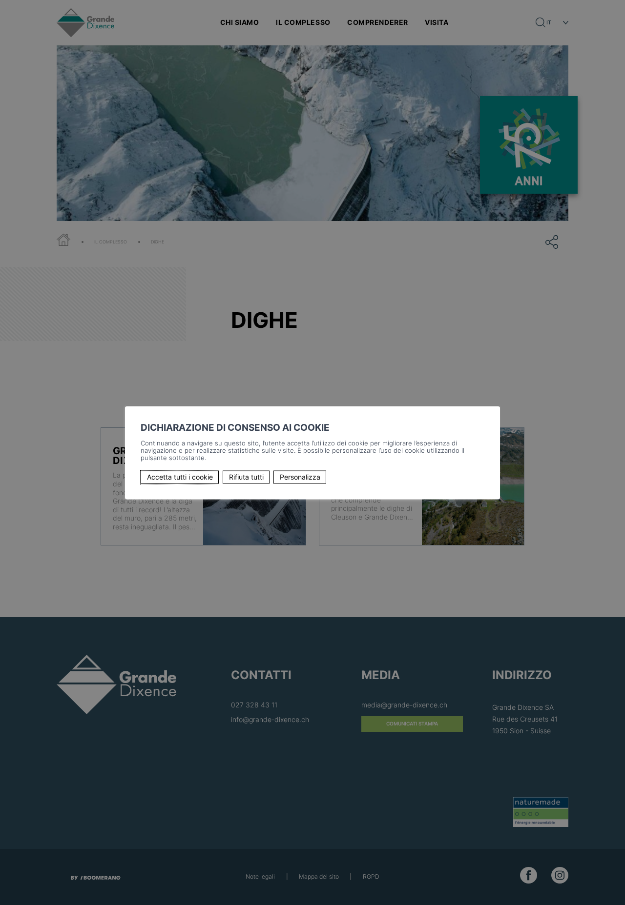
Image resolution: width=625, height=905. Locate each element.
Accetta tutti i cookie (180, 477)
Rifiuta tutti (246, 477)
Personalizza (300, 477)
